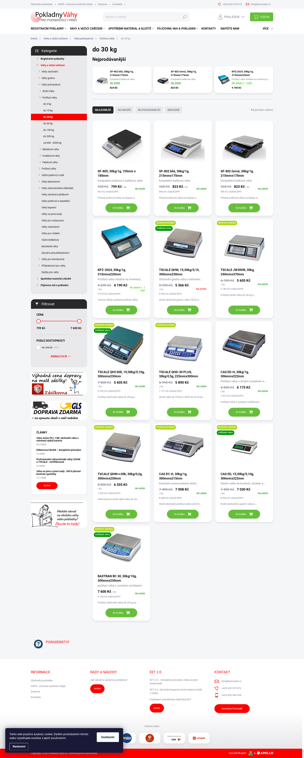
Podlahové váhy (51, 155)
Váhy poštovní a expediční (56, 201)
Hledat (184, 16)
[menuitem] (49, 28)
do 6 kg (47, 104)
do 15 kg (48, 110)
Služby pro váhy (50, 272)
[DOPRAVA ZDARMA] (244, 245)
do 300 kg (48, 136)
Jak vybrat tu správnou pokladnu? (109, 680)
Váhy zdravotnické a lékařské (57, 188)
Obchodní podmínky (42, 4)
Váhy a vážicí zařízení (53, 65)
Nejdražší (124, 109)
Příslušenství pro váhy (53, 265)
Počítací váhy (49, 97)
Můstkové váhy (50, 149)
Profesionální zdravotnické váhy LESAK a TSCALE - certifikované (58, 460)
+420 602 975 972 (231, 688)
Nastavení (19, 746)
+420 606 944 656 (231, 695)
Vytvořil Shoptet (237, 753)
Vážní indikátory (50, 239)
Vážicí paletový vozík (53, 175)
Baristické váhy (50, 246)
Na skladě (50, 347)
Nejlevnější (103, 109)
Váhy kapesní (49, 207)
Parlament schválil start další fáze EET (170, 699)
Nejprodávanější (149, 109)
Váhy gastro (48, 78)
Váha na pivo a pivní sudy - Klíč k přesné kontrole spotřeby (58, 472)
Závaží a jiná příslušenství (55, 252)
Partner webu (152, 726)
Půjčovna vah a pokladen (54, 285)
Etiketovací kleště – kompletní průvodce (58, 450)
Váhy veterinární (50, 226)
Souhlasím (108, 737)
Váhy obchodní (50, 71)
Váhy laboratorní (51, 181)
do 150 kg (48, 130)
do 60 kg (48, 123)
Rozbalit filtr (59, 356)
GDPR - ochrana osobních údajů (75, 4)
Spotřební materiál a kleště (56, 278)
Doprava (102, 4)
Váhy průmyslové (51, 84)
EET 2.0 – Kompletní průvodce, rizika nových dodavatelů (174, 682)
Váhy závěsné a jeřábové (55, 194)
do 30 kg (48, 117)
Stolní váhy (48, 91)
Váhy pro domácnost (53, 259)
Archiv (47, 485)
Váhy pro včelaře (51, 233)
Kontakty (117, 4)
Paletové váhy (50, 162)
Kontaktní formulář (232, 708)
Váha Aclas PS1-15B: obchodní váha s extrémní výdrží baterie (57, 439)
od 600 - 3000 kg (52, 142)
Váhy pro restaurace (53, 220)
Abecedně (173, 109)
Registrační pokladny (52, 58)
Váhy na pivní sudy (52, 214)
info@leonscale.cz (231, 681)
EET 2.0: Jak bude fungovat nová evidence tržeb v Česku (176, 691)
